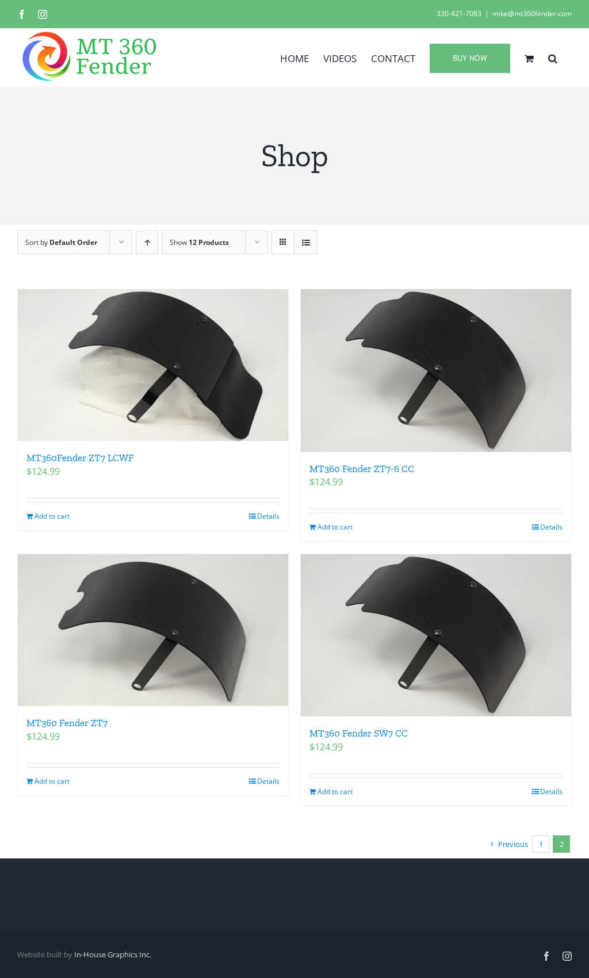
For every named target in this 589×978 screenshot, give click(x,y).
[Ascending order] (147, 242)
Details (268, 516)
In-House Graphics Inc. (112, 954)
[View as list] (305, 242)
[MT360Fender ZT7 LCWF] (153, 365)
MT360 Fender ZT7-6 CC (361, 468)
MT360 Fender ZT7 (67, 722)
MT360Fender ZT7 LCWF (79, 457)
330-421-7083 (459, 13)
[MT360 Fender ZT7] (153, 630)
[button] (552, 57)
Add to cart (52, 516)
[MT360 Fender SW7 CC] (436, 635)
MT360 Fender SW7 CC (358, 733)
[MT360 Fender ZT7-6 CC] (436, 370)
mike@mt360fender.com (532, 13)
